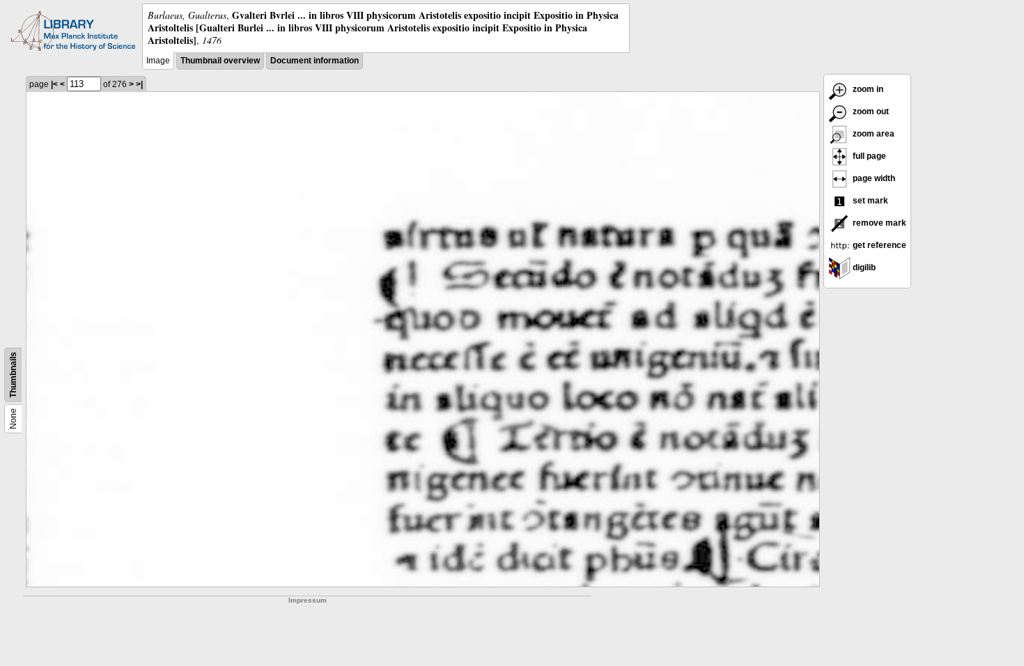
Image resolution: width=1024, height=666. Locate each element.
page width (873, 178)
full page (868, 156)
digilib (863, 267)
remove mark (878, 223)
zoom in (867, 89)
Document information (314, 60)
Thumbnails (13, 375)
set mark (869, 201)
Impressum (307, 600)
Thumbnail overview (220, 60)
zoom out (870, 111)
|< (54, 84)
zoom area (872, 134)
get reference (878, 245)
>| (139, 84)
